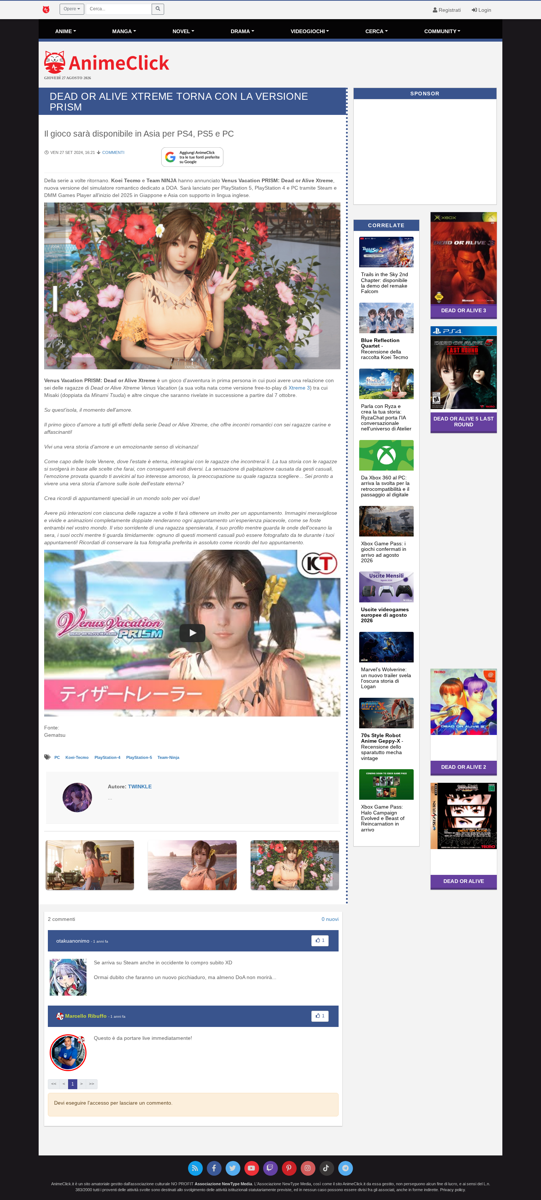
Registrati (449, 10)
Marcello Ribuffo (86, 1016)
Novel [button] (181, 31)
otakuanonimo (72, 941)
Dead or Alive (463, 881)
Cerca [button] (374, 31)
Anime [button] (63, 31)
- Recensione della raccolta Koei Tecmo (384, 348)
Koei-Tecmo (78, 757)
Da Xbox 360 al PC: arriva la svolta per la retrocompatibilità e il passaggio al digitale (385, 486)
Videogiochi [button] (308, 31)
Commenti (113, 152)
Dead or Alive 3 (463, 310)
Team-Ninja (168, 757)
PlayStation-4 (108, 757)
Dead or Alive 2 (463, 767)
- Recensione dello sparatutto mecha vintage (382, 746)
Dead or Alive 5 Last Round (464, 421)
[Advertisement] (348, 65)
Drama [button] (240, 31)
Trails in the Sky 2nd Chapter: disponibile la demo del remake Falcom (384, 282)
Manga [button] (122, 31)
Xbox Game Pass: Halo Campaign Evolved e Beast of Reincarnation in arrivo (382, 818)
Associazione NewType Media (223, 1184)
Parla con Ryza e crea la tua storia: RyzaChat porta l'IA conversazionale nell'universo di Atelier (386, 417)
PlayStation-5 (139, 757)
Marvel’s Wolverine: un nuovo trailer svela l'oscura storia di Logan (386, 677)
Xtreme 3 (299, 388)
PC (57, 757)
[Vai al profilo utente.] (77, 797)
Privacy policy (452, 1189)
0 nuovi (330, 919)
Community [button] (440, 31)
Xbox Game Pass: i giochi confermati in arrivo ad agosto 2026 (383, 552)
